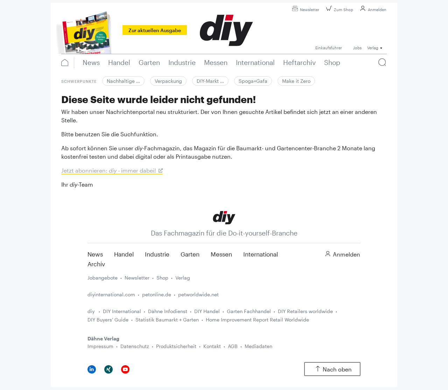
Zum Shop (343, 9)
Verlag (182, 278)
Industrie (157, 254)
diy (92, 311)
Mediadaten (258, 346)
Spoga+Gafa (253, 81)
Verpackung (168, 81)
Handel (124, 254)
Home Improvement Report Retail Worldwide (257, 320)
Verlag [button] (372, 47)
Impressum (100, 346)
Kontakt (212, 346)
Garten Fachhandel (249, 311)
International (260, 254)
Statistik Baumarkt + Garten (167, 320)
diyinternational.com (111, 294)
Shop (162, 278)
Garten (190, 254)
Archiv (96, 263)
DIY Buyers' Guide (108, 320)
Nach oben (337, 369)
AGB (233, 346)
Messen (221, 254)
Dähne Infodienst (167, 311)
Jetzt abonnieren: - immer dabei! (108, 170)
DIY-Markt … (210, 81)
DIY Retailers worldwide (305, 311)
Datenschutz (134, 346)
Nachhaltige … (123, 81)
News (95, 254)
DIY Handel (207, 311)
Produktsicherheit (176, 346)
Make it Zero (296, 81)
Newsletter (309, 9)
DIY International (122, 311)
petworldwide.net (198, 294)
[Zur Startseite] (224, 217)
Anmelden (377, 9)
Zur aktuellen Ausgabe (154, 30)
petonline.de (156, 294)
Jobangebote (103, 278)
